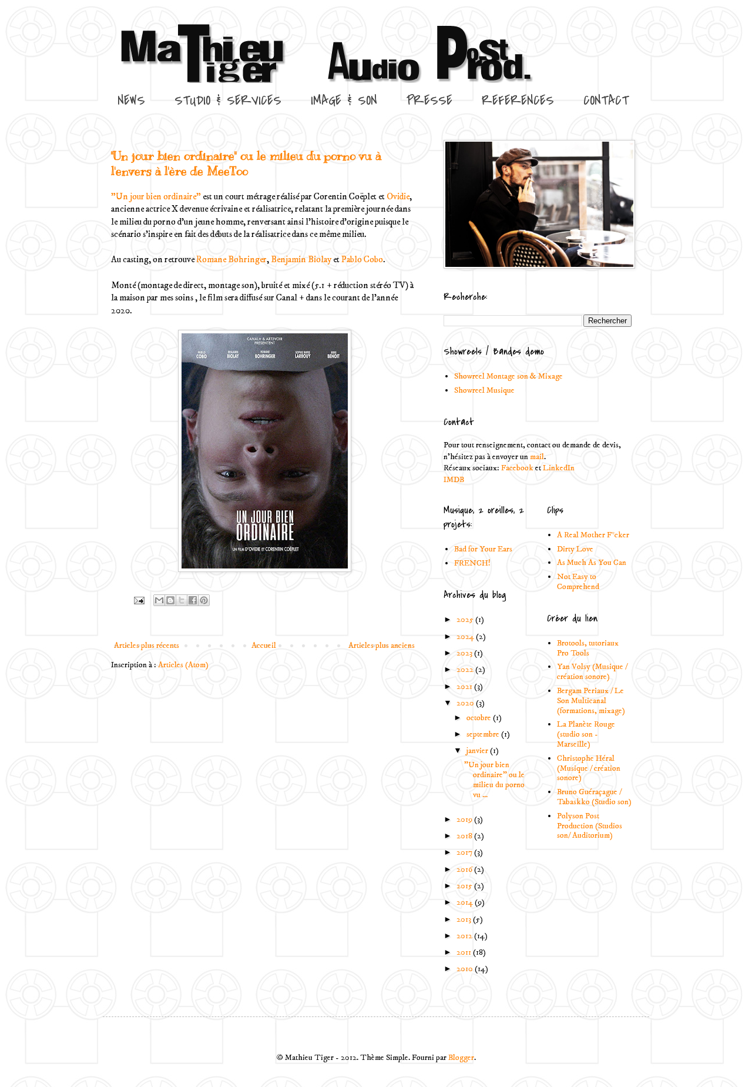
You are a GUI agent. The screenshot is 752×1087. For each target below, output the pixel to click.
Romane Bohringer (231, 259)
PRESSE (429, 100)
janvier (478, 750)
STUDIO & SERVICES (227, 100)
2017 (465, 852)
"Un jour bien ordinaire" (156, 196)
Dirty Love (575, 549)
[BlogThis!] (170, 600)
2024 (466, 636)
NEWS (131, 100)
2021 (465, 686)
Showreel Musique (484, 390)
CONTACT (606, 100)
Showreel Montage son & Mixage (508, 376)
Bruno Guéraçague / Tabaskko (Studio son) (594, 797)
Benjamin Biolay (301, 259)
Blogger (461, 1057)
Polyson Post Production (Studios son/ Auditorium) (589, 826)
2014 (465, 902)
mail (537, 456)
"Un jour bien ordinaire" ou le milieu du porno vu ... (494, 780)
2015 (465, 886)
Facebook (517, 468)
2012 (465, 936)
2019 (465, 819)
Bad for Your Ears (483, 549)
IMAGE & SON (344, 100)
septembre (483, 734)
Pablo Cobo (362, 259)
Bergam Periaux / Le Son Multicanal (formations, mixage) (591, 700)
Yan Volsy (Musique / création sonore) (592, 671)
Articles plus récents (146, 645)
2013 (464, 919)
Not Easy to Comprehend (578, 581)
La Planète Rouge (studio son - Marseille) (586, 734)
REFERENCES (518, 100)
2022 (465, 669)
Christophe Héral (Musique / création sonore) (588, 768)
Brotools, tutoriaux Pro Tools (588, 648)
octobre (479, 718)
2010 (465, 969)
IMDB (454, 479)
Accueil (263, 645)
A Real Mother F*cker (593, 535)
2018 (465, 836)
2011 (464, 952)
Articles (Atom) (183, 665)
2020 (466, 703)
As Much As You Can (591, 562)
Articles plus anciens (381, 645)
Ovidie (398, 196)
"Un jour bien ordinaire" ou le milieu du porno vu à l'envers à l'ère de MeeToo (246, 164)
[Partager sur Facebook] (193, 600)
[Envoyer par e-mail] (159, 600)
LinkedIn (559, 468)
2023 (465, 653)
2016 (465, 869)
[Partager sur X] (181, 600)
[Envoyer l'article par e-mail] (138, 600)
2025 (465, 619)
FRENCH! (472, 563)
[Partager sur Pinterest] (204, 600)
